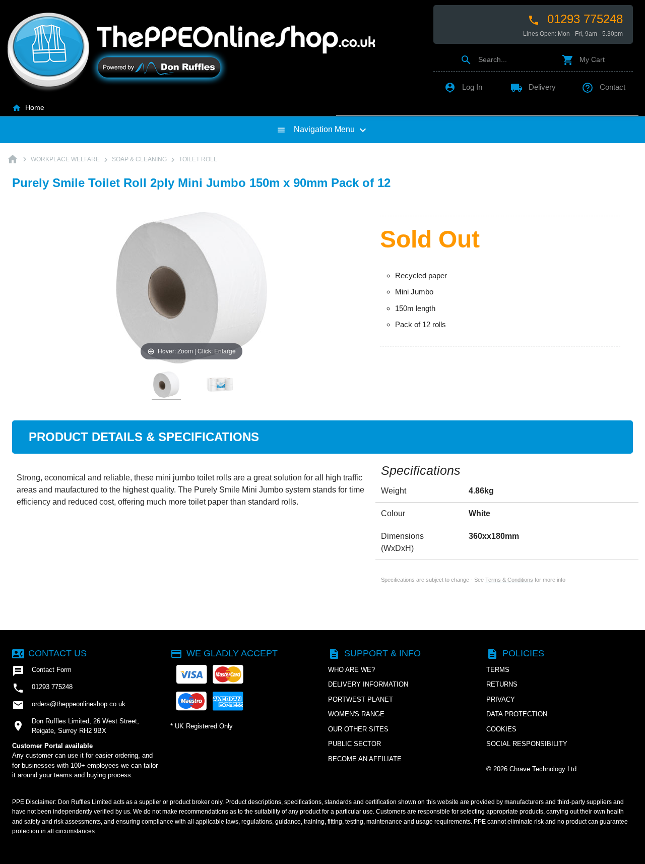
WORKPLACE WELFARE (65, 159)
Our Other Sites (358, 729)
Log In (463, 87)
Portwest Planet (360, 699)
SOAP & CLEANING (139, 159)
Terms (497, 669)
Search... (483, 59)
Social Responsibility (526, 744)
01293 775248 (575, 19)
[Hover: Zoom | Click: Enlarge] (191, 287)
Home (28, 107)
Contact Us (49, 653)
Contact (603, 87)
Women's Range (356, 714)
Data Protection (516, 714)
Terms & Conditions (509, 580)
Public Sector (354, 744)
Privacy (500, 699)
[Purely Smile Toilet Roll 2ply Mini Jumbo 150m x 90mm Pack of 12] (166, 385)
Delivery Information (368, 684)
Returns (502, 684)
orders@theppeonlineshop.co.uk (68, 705)
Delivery (533, 87)
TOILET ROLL (198, 159)
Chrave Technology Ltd (542, 769)
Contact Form (42, 671)
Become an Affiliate (365, 759)
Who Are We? (351, 669)
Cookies (501, 729)
